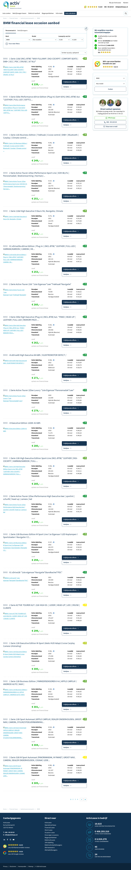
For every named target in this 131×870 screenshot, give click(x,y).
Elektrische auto (50, 840)
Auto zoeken (7, 13)
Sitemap (30, 866)
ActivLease (48, 823)
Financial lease (13, 18)
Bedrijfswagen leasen (19, 13)
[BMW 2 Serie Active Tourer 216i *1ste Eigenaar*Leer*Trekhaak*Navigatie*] (15, 292)
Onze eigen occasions (52, 835)
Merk (7, 36)
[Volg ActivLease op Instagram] (10, 839)
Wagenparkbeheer (48, 13)
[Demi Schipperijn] (118, 103)
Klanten (125, 3)
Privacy (5, 866)
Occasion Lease (50, 833)
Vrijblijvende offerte (69, 82)
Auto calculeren (70, 13)
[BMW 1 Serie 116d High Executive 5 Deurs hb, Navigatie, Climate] (15, 218)
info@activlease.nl (121, 7)
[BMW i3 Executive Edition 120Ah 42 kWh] (15, 430)
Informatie (59, 13)
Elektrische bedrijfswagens (53, 845)
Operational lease (50, 825)
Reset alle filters (86, 28)
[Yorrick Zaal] (110, 103)
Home (5, 18)
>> (85, 799)
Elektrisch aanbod (34, 13)
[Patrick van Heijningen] (102, 103)
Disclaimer (13, 866)
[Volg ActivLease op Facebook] (7, 839)
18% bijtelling (49, 843)
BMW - (40, 60)
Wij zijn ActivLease (115, 3)
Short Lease (48, 830)
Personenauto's (11, 30)
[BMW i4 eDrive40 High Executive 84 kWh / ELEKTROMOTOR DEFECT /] (15, 362)
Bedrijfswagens (22, 30)
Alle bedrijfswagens (51, 850)
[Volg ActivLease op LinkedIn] (4, 839)
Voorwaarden (22, 866)
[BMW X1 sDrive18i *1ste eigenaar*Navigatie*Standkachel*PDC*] (15, 579)
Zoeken (110, 89)
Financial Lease (50, 828)
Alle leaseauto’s (50, 847)
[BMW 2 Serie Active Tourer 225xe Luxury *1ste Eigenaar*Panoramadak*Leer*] (15, 398)
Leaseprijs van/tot (64, 36)
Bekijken (66, 87)
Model (34, 36)
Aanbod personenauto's (27, 18)
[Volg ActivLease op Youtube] (13, 839)
